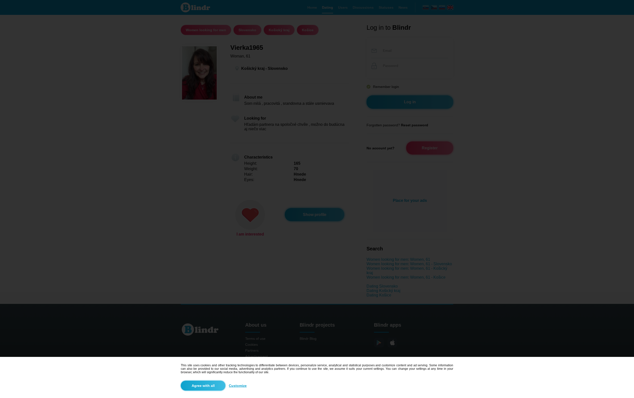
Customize (238, 386)
